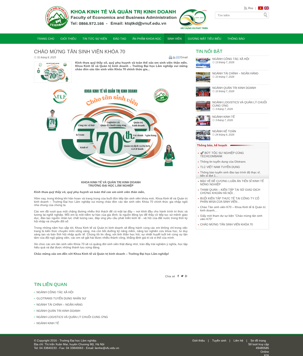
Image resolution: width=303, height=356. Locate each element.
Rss (250, 8)
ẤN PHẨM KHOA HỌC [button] (146, 38)
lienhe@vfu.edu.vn (106, 348)
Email (184, 57)
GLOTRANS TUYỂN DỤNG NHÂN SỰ (61, 298)
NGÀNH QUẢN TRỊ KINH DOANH (58, 310)
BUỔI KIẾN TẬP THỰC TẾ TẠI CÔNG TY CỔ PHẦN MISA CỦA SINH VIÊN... (229, 200)
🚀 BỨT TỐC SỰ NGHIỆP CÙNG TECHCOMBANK (222, 154)
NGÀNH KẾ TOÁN (224, 131)
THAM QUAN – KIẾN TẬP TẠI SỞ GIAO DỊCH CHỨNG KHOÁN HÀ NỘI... (230, 191)
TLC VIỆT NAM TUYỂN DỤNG (220, 167)
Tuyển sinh (219, 340)
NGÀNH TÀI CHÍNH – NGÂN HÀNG (59, 304)
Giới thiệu (198, 340)
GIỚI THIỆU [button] (68, 38)
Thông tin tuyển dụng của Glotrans (222, 161)
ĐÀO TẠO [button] (119, 38)
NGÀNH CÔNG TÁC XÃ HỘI (54, 292)
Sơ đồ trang (258, 340)
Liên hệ (238, 340)
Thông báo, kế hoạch (212, 145)
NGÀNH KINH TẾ (47, 323)
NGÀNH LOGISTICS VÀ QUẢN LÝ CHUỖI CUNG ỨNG (72, 317)
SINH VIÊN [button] (174, 38)
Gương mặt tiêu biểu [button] (204, 38)
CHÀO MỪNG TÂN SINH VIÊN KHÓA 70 (226, 224)
